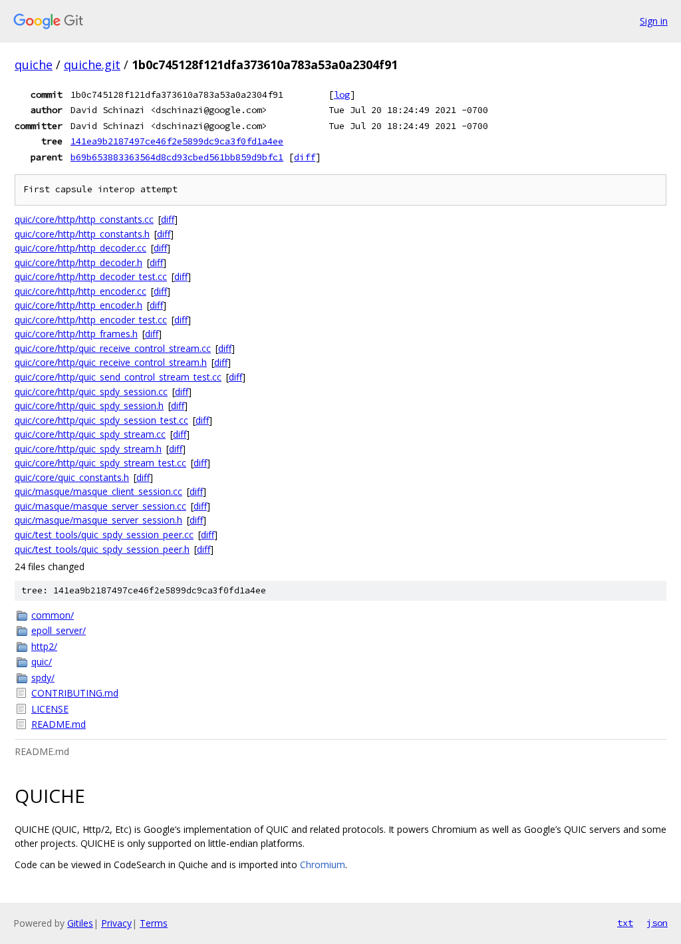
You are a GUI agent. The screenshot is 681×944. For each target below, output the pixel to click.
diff (304, 157)
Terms (154, 923)
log (342, 94)
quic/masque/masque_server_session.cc (100, 506)
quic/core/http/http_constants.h (82, 234)
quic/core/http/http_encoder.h (78, 305)
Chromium (322, 864)
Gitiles (80, 923)
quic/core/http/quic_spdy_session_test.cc (101, 420)
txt (625, 923)
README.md (58, 724)
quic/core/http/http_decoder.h (78, 262)
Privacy (116, 923)
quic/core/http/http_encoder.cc (80, 291)
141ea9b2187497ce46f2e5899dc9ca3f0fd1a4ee (176, 141)
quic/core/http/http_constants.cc (84, 219)
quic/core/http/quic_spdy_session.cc (91, 391)
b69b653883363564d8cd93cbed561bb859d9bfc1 (176, 157)
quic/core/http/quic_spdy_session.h (89, 405)
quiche (34, 65)
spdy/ (43, 677)
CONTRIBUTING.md (74, 693)
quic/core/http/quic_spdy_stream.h (88, 448)
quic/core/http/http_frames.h (76, 333)
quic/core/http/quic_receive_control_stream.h (111, 362)
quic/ (41, 661)
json (657, 923)
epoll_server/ (58, 630)
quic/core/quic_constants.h (72, 477)
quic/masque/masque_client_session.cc (98, 491)
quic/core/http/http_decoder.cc (80, 247)
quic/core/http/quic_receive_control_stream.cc (113, 348)
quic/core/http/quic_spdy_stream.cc (90, 434)
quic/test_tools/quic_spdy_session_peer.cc (104, 534)
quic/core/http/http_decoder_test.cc (91, 276)
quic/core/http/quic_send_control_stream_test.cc (118, 377)
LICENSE (49, 709)
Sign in (654, 21)
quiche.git (92, 65)
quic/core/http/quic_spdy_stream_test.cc (100, 462)
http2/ (44, 646)
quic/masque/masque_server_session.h (98, 520)
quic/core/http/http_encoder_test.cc (91, 319)
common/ (52, 615)
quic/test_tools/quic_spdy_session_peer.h (102, 549)
